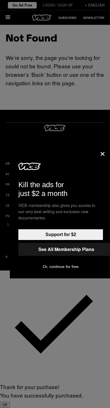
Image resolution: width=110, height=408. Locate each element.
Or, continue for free (61, 266)
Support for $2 (60, 234)
